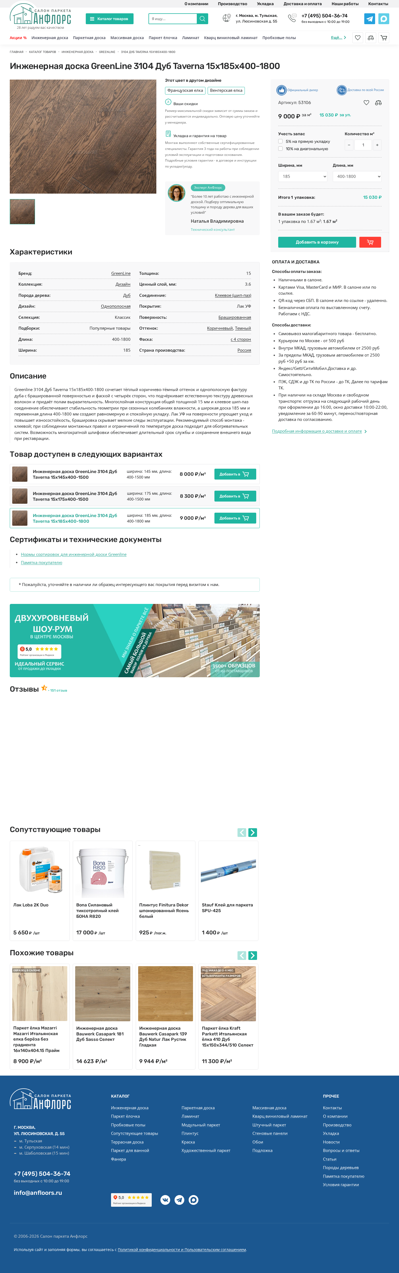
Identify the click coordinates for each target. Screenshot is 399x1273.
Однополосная (116, 306)
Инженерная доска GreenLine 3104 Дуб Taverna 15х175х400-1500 (75, 496)
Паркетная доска (89, 37)
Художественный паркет (206, 1150)
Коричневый (220, 328)
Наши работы (345, 3)
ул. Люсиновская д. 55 (257, 18)
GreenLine (121, 273)
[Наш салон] (135, 640)
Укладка (265, 3)
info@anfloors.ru (38, 1192)
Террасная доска (127, 1142)
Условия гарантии (341, 1184)
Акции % (18, 37)
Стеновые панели (270, 1133)
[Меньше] (349, 145)
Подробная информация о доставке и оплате (317, 431)
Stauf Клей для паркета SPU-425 (227, 907)
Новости (331, 1142)
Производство (232, 3)
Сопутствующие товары (134, 1133)
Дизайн (123, 284)
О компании (196, 3)
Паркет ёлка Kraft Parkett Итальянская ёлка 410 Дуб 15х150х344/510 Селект (227, 1037)
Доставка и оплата (303, 3)
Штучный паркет (269, 1124)
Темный (243, 328)
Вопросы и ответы (341, 1150)
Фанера (118, 1159)
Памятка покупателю (41, 562)
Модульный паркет (201, 1124)
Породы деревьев (341, 1167)
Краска (188, 1142)
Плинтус (190, 1133)
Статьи (330, 1159)
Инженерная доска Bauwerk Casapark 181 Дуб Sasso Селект (99, 1034)
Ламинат (190, 37)
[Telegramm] (179, 1200)
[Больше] (377, 145)
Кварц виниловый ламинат (231, 37)
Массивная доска (127, 37)
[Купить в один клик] (370, 242)
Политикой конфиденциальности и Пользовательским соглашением (182, 1249)
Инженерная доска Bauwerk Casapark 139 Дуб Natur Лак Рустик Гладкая (163, 1037)
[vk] (165, 1200)
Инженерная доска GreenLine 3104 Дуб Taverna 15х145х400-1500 (75, 474)
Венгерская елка (226, 90)
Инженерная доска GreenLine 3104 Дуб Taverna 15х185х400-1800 (75, 518)
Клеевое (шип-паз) (233, 295)
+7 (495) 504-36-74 (325, 16)
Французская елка (185, 90)
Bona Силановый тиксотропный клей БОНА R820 (97, 910)
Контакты (378, 3)
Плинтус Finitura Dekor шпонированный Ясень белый (164, 910)
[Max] (193, 1200)
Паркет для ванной (130, 1150)
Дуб (127, 295)
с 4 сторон (241, 339)
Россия (244, 350)
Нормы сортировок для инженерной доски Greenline (73, 554)
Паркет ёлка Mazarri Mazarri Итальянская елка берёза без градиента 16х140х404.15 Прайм (36, 1039)
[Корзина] (383, 37)
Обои (257, 1142)
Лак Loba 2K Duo (30, 905)
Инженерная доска (49, 37)
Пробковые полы (279, 37)
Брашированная (234, 317)
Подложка (262, 1150)
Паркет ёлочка (163, 37)
